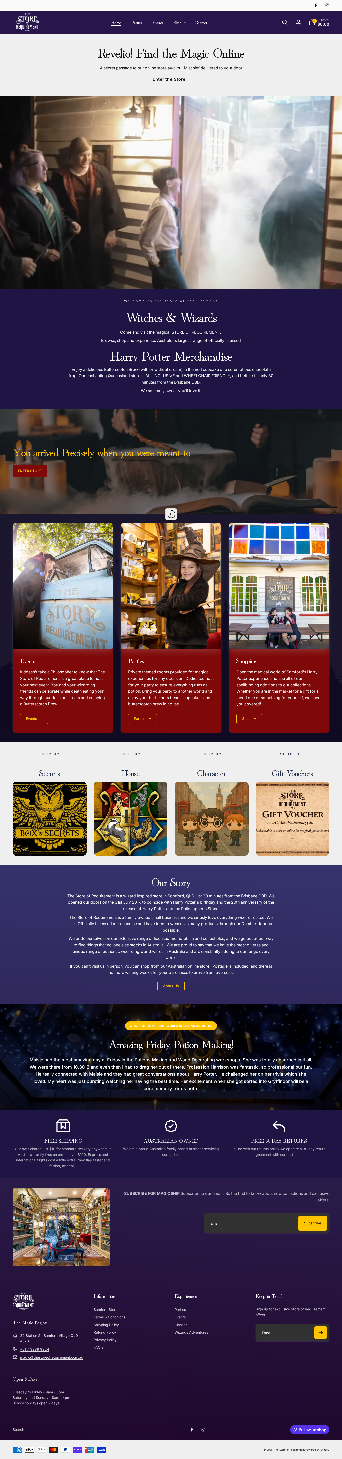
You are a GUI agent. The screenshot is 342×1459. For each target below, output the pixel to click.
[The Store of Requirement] (23, 1308)
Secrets (49, 772)
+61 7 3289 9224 (34, 1349)
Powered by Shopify (317, 1449)
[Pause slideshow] (171, 514)
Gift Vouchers (292, 772)
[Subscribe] (320, 1332)
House (130, 772)
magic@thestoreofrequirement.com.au (51, 1357)
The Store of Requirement (289, 1449)
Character (211, 772)
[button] (179, 22)
